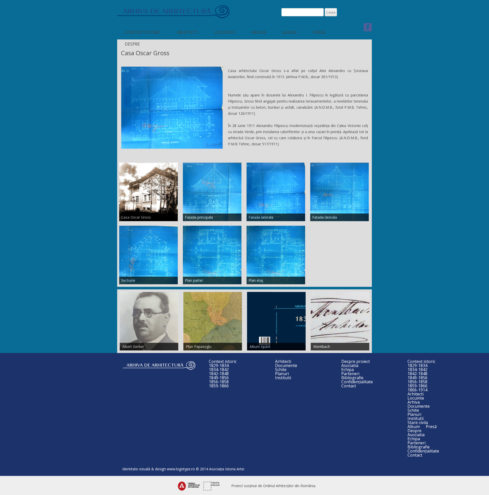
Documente (286, 365)
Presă (319, 32)
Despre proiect (355, 361)
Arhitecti (187, 32)
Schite (281, 369)
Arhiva (258, 32)
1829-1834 (219, 365)
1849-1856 (219, 377)
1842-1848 (219, 373)
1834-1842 (219, 369)
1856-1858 (219, 382)
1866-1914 (417, 390)
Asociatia (349, 365)
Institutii (283, 377)
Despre (132, 44)
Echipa (347, 369)
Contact (348, 386)
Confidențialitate (357, 382)
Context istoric (143, 32)
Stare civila (418, 422)
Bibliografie (352, 377)
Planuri (282, 373)
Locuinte (224, 32)
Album (289, 32)
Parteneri (350, 373)
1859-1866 (219, 386)
